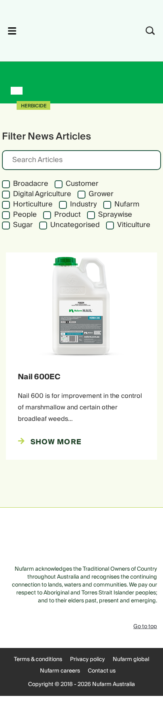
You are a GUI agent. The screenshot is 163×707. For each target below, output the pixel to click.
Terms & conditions (38, 659)
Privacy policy (87, 659)
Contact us (102, 671)
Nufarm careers (60, 671)
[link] (71, 29)
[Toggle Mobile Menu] (12, 31)
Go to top (145, 626)
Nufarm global (131, 659)
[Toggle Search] (150, 31)
